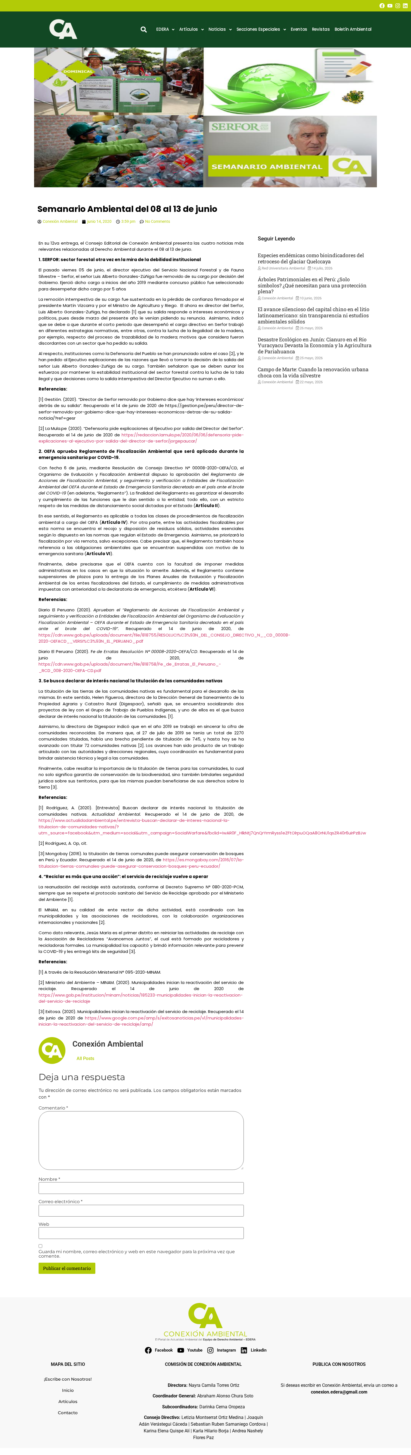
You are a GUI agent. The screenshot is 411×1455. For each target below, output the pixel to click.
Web (44, 1224)
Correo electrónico (60, 1202)
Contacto (68, 1412)
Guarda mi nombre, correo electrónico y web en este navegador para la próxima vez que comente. (137, 1254)
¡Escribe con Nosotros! (68, 1379)
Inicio (68, 1390)
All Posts (85, 1058)
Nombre (49, 1179)
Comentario (53, 1108)
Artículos (67, 1401)
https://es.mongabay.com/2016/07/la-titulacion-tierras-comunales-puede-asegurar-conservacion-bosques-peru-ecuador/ (141, 863)
